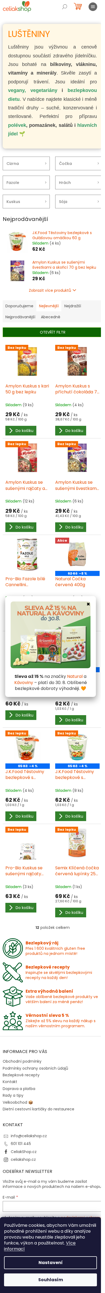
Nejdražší (72, 306)
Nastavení (50, 1262)
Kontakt (10, 1081)
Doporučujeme (19, 306)
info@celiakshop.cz (29, 1136)
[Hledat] (64, 6)
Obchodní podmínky (22, 1061)
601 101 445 (21, 1143)
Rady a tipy (13, 1095)
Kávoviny (23, 682)
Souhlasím (50, 1280)
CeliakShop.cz (24, 1151)
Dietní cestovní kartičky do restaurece (38, 1109)
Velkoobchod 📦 (18, 1102)
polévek (17, 125)
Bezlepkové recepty (21, 1075)
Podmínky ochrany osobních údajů (35, 1068)
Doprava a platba (19, 1088)
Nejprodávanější (20, 317)
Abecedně (50, 317)
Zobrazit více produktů (50, 290)
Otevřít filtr (52, 332)
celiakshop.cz (23, 1159)
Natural (75, 676)
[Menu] (93, 6)
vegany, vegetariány (32, 90)
